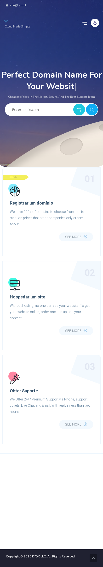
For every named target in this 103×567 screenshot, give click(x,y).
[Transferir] (79, 109)
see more (73, 237)
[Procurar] (92, 109)
